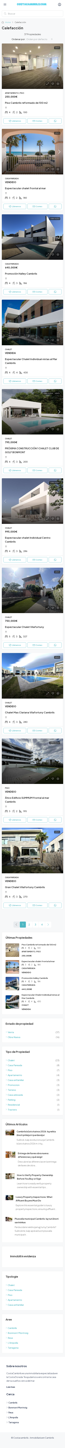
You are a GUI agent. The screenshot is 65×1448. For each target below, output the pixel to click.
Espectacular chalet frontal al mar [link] (25, 188)
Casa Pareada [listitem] (15, 1065)
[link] (32, 66)
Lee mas (10, 1387)
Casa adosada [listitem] (15, 1094)
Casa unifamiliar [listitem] (16, 1080)
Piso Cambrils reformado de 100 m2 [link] (26, 102)
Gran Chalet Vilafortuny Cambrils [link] (25, 887)
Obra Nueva (55, 219)
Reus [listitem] (10, 1337)
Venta (57, 48)
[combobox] (39, 39)
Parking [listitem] (11, 1099)
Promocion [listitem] (14, 1084)
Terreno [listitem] (12, 1089)
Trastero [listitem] (12, 1109)
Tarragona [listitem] (13, 1347)
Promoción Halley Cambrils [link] (21, 273)
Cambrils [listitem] (12, 1327)
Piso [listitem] (10, 1070)
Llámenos (16, 121)
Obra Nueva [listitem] (14, 1037)
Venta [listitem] (11, 1032)
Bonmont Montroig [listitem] (18, 1332)
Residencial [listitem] (14, 1104)
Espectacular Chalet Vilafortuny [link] (24, 626)
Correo (39, 121)
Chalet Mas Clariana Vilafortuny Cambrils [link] (30, 712)
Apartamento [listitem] (15, 1075)
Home (8, 22)
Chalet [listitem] (11, 1060)
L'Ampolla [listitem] (13, 1342)
